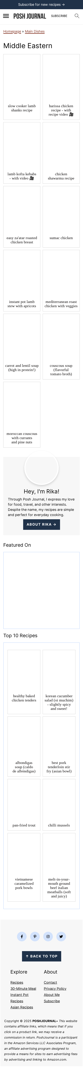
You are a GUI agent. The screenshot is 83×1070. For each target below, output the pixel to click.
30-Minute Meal (23, 989)
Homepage (12, 31)
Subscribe (52, 1001)
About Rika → (42, 524)
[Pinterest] (35, 936)
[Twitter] (61, 936)
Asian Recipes (21, 1007)
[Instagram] (48, 936)
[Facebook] (22, 936)
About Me (52, 995)
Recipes (16, 982)
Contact (50, 982)
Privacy (50, 989)
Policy (61, 989)
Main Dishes (35, 31)
